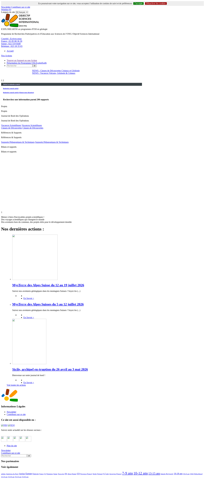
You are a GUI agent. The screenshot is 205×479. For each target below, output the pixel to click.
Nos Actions (6, 55)
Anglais (22, 474)
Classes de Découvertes (11, 128)
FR (66, 474)
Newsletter (6, 7)
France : (11, 41)
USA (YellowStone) (196, 474)
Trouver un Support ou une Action (22, 60)
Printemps (49, 474)
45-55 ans (18, 477)
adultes (3, 474)
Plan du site (12, 445)
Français (35, 474)
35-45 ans (11, 477)
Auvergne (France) (115, 474)
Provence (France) (86, 474)
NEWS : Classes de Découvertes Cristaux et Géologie (56, 70)
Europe (29, 473)
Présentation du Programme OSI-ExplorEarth (27, 63)
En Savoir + (28, 298)
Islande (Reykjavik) (167, 474)
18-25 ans (186, 474)
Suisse (55, 474)
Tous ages (61, 474)
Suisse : (11, 43)
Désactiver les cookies (156, 3)
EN (78, 474)
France (41, 474)
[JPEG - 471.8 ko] (29, 363)
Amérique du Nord (12, 474)
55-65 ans (25, 477)
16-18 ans (178, 473)
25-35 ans (4, 477)
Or (45, 474)
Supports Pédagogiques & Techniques (18, 142)
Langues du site (8, 12)
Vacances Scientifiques (11, 125)
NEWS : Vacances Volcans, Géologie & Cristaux (53, 73)
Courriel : (11, 38)
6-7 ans (106, 474)
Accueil (10, 51)
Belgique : (11, 46)
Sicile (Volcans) (98, 474)
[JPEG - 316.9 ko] (35, 279)
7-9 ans (127, 473)
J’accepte (138, 3)
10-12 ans (140, 473)
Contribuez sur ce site (20, 7)
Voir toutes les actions (16, 385)
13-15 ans (154, 473)
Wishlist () (6, 9)
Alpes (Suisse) (72, 474)
